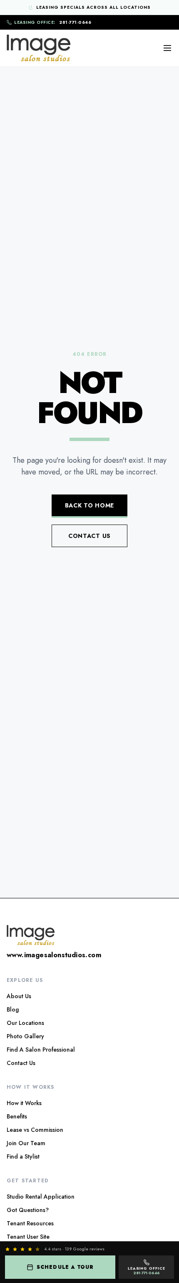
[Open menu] (167, 48)
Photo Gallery (25, 1036)
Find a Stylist (23, 1156)
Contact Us (89, 536)
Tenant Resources (30, 1223)
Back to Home (89, 505)
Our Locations (25, 1023)
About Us (19, 996)
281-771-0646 (52, 22)
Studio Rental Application (41, 1196)
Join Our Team (26, 1143)
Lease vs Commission (35, 1130)
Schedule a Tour (65, 1267)
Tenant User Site (28, 1236)
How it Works (24, 1103)
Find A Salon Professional (41, 1049)
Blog (13, 1009)
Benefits (17, 1116)
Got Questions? (28, 1210)
